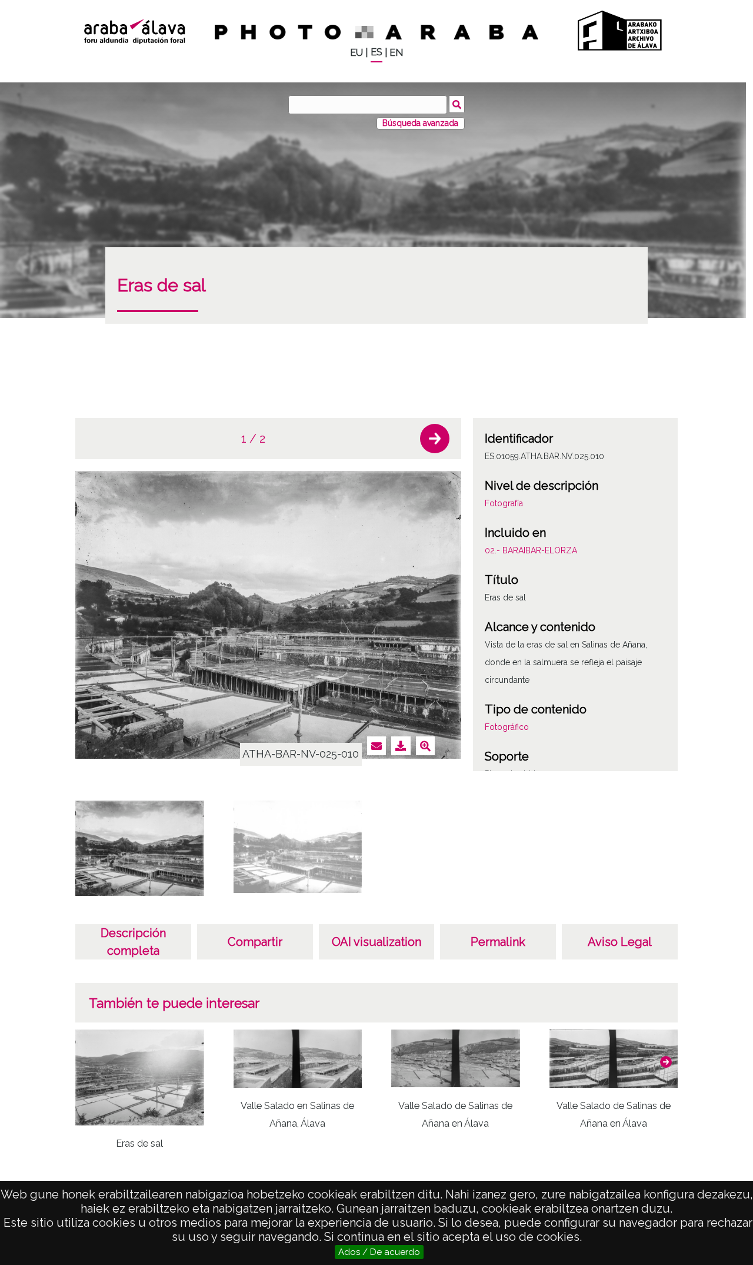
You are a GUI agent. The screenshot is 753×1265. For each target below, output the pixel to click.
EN (396, 52)
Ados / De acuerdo (379, 1252)
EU (356, 52)
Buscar (457, 104)
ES (376, 52)
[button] (434, 438)
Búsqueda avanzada (420, 123)
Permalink (498, 942)
